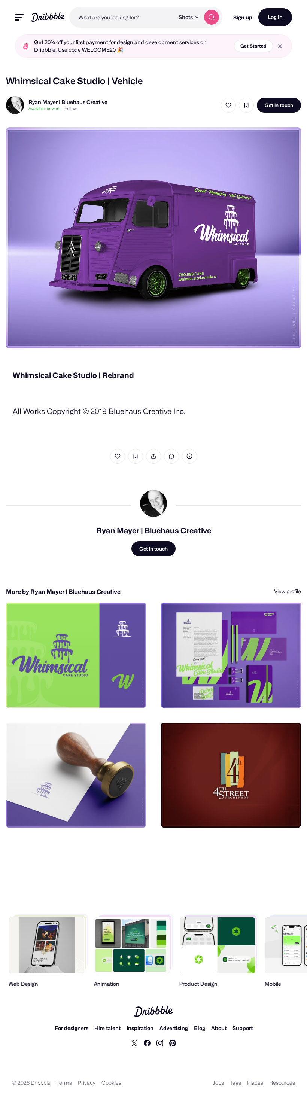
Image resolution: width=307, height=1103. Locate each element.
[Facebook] (147, 1042)
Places (255, 1082)
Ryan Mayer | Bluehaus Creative (67, 102)
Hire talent (107, 1028)
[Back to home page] (47, 17)
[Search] (211, 17)
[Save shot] (246, 105)
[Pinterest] (172, 1042)
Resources (282, 1082)
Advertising (173, 1028)
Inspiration (140, 1028)
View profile (287, 591)
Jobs (218, 1082)
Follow (70, 108)
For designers (71, 1028)
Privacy (86, 1082)
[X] (134, 1042)
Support (242, 1028)
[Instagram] (159, 1042)
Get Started (253, 46)
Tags (235, 1082)
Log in (275, 17)
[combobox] (122, 17)
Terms (64, 1082)
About (219, 1028)
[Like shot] (228, 105)
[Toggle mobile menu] (19, 17)
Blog (199, 1028)
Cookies (111, 1082)
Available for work (44, 108)
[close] (280, 46)
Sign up (242, 17)
